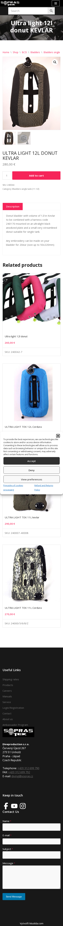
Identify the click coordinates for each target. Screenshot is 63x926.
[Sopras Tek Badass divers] (10, 3)
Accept (31, 460)
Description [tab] (12, 206)
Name (7, 821)
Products (8, 685)
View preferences (31, 479)
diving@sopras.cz (22, 776)
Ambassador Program (15, 724)
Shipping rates (11, 679)
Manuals (7, 696)
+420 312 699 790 (28, 768)
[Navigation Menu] (56, 3)
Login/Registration (13, 707)
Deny (32, 470)
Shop (15, 52)
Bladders (35, 52)
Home (6, 52)
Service (7, 702)
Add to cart (36, 175)
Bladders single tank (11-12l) (25, 189)
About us (8, 719)
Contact (7, 713)
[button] (58, 436)
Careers (7, 690)
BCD (24, 52)
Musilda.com (36, 923)
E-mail (7, 835)
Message (9, 863)
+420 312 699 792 (19, 772)
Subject (8, 849)
